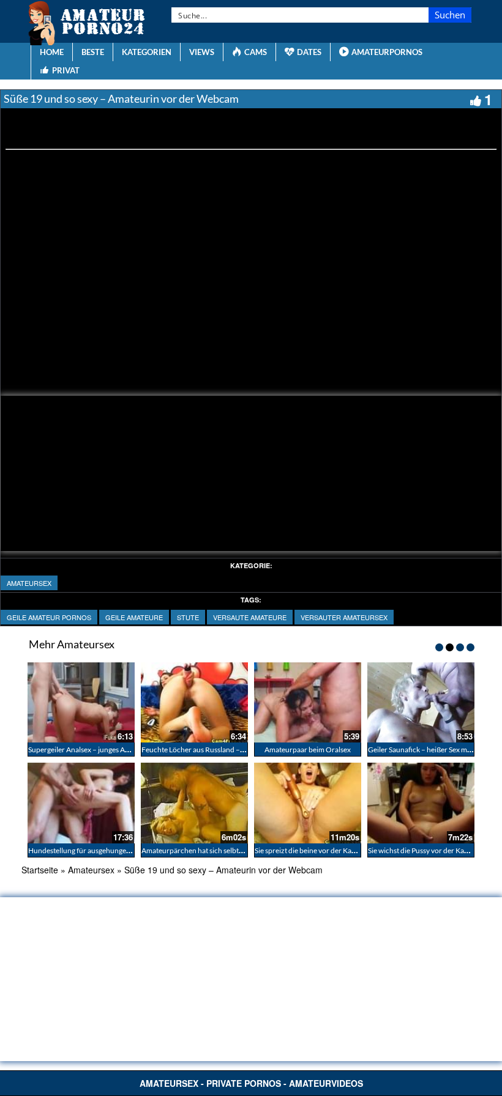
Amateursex (29, 583)
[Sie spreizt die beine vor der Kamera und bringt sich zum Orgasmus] (307, 803)
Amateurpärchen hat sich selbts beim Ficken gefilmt (223, 850)
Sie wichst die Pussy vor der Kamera (424, 850)
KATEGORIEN (146, 52)
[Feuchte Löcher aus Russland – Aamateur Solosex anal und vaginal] (194, 702)
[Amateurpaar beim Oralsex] (307, 702)
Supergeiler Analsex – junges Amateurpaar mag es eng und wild (127, 749)
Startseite (39, 870)
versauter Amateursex (344, 617)
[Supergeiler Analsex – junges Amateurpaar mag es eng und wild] (81, 702)
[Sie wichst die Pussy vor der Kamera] (420, 803)
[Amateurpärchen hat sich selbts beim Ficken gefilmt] (194, 803)
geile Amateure (134, 617)
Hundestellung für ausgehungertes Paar (91, 850)
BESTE (92, 52)
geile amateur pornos (49, 617)
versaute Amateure (250, 617)
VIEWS (201, 52)
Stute (188, 617)
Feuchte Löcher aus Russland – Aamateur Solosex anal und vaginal (246, 749)
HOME (52, 52)
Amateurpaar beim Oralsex (307, 749)
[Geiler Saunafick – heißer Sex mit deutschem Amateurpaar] (420, 702)
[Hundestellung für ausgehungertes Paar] (81, 803)
